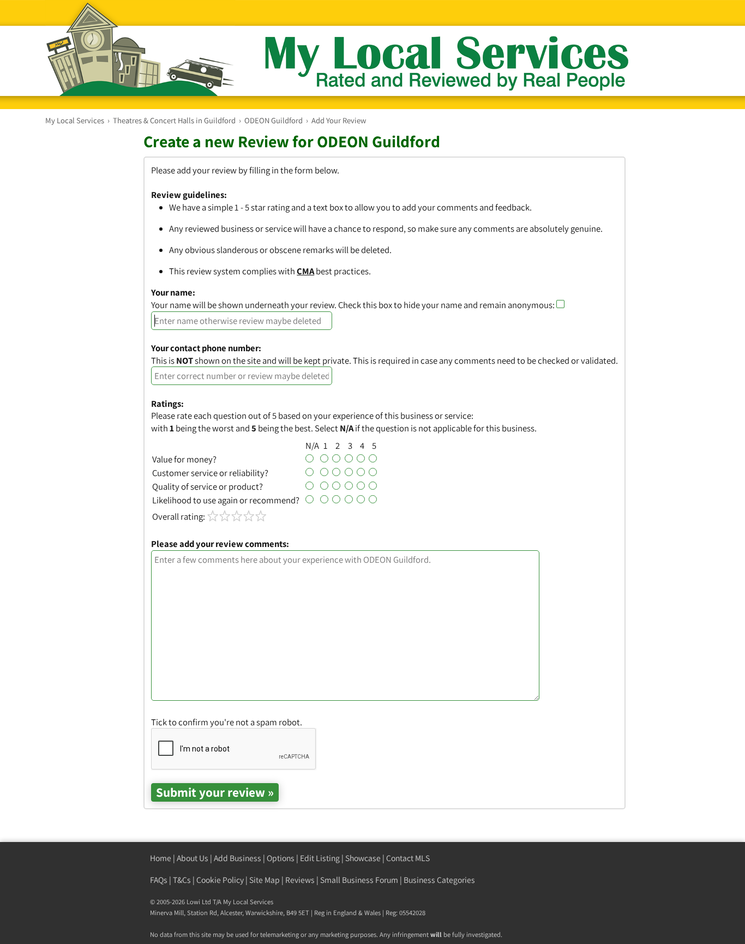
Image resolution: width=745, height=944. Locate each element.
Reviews (300, 880)
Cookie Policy (220, 880)
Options (281, 858)
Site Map (264, 880)
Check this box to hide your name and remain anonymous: (447, 305)
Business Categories (439, 880)
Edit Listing (320, 858)
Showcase (363, 858)
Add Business (237, 858)
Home (160, 858)
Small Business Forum (359, 880)
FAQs (158, 880)
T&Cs (182, 880)
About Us (192, 858)
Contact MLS (408, 858)
